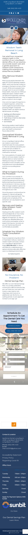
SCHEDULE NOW (14, 325)
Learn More (14, 520)
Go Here (14, 511)
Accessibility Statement (11, 455)
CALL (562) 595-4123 (14, 331)
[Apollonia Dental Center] (14, 20)
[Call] (12, 28)
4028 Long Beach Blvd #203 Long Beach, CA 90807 (13, 3)
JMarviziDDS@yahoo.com (11, 448)
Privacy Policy (8, 458)
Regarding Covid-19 (10, 461)
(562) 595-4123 (16, 8)
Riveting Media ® (14, 532)
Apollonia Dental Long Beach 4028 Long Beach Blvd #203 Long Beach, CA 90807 (13, 440)
